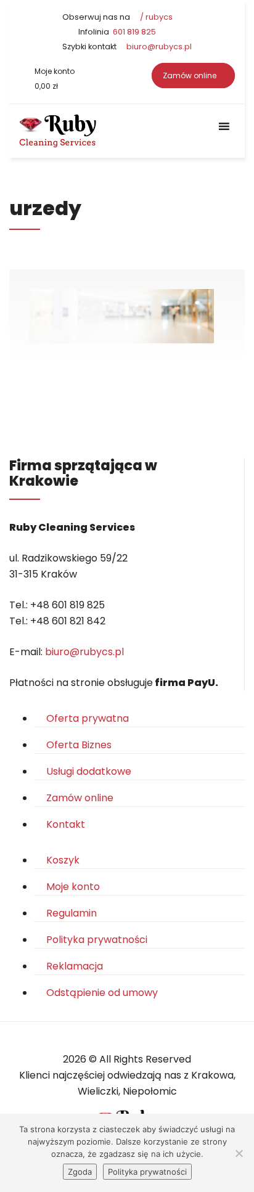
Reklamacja (74, 966)
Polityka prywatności (96, 940)
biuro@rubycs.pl (158, 46)
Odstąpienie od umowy (102, 993)
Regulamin (71, 913)
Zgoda (80, 1172)
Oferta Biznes (79, 745)
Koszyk (63, 860)
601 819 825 (133, 32)
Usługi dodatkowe (88, 771)
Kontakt (65, 824)
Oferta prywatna (87, 718)
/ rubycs (155, 17)
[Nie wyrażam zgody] (238, 1153)
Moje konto (55, 71)
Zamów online (190, 75)
